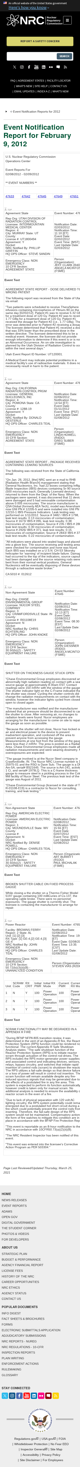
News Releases (14, 1200)
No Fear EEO (60, 1444)
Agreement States (31, 80)
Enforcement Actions (20, 1363)
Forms (7, 1324)
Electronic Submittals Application (31, 1330)
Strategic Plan (14, 1254)
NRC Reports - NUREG (19, 1341)
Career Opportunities (20, 1282)
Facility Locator (59, 80)
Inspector (33, 1449)
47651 (74, 196)
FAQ (12, 80)
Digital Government (18, 1222)
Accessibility (31, 1454)
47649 (58, 196)
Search (64, 56)
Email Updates (24, 91)
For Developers (15, 1239)
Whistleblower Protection (31, 1444)
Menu (69, 20)
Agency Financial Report (23, 1265)
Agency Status (14, 1293)
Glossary (10, 1375)
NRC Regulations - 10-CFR (23, 1347)
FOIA (62, 1438)
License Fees (12, 1270)
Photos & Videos (15, 1234)
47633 (10, 196)
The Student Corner (19, 1228)
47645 (42, 196)
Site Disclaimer (30, 1460)
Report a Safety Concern (40, 41)
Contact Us (58, 86)
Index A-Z (43, 91)
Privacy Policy (51, 1454)
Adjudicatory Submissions (24, 1335)
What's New (24, 86)
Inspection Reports (18, 1352)
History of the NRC (18, 1276)
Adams (7, 1211)
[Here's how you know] (40, 5)
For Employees (53, 1460)
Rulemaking (11, 1369)
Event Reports (14, 1205)
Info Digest (11, 1313)
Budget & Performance (21, 1259)
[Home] (35, 20)
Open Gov (9, 1217)
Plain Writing (13, 1358)
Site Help (41, 86)
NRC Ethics (11, 1287)
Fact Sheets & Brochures (23, 1318)
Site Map (56, 1449)
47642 (26, 196)
